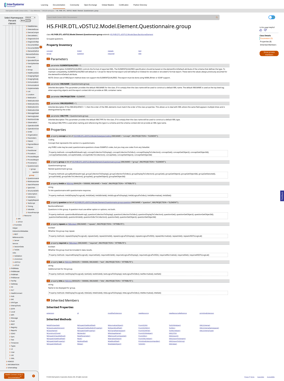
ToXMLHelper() (174, 330)
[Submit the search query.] (217, 17)
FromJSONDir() (144, 328)
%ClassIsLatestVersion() (56, 328)
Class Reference (35, 11)
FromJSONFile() (144, 330)
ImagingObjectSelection (37, 76)
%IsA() (79, 338)
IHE (12, 299)
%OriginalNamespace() (116, 330)
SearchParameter (34, 184)
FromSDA (18, 225)
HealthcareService (34, 73)
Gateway (14, 284)
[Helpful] (261, 30)
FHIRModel (15, 271)
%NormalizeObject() (115, 325)
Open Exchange (90, 5)
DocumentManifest (35, 45)
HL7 (12, 290)
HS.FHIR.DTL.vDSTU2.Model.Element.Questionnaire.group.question (102, 202)
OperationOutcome (35, 128)
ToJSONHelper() (175, 325)
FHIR (60, 11)
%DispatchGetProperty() (56, 341)
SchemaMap (12, 367)
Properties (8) (265, 41)
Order (30, 132)
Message (14, 318)
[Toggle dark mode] (271, 17)
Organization (33, 135)
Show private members (269, 53)
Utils (14, 253)
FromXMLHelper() (145, 338)
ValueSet (31, 209)
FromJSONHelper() (145, 333)
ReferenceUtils (18, 237)
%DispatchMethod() (54, 344)
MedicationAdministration (38, 101)
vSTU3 (20, 222)
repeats (110, 51)
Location (31, 94)
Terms (252, 377)
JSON (13, 309)
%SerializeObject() (115, 338)
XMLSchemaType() (207, 330)
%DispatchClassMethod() (56, 336)
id (78, 313)
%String (70, 183)
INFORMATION (13, 364)
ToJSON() (141, 344)
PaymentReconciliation (36, 144)
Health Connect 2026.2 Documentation (14, 376)
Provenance (32, 163)
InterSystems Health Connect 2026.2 (17, 11)
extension (50, 313)
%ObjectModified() (115, 328)
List (29, 91)
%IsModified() (82, 341)
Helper (15, 228)
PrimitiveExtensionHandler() (149, 341)
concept (50, 51)
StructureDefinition (35, 191)
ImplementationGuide (36, 88)
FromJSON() (143, 325)
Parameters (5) (266, 38)
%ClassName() (52, 330)
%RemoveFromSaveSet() (117, 336)
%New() (80, 344)
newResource (143, 313)
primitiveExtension (207, 313)
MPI (12, 315)
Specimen (31, 187)
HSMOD (11, 361)
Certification (124, 5)
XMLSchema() (205, 325)
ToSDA (16, 250)
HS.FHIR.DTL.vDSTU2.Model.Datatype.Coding (92, 136)
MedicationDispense (35, 104)
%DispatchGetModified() (56, 338)
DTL (64, 11)
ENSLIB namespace (48, 11)
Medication (32, 97)
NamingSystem (33, 116)
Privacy (246, 377)
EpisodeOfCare (33, 60)
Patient (30, 141)
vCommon (18, 259)
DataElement (32, 26)
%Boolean (72, 224)
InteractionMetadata (20, 231)
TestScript (31, 203)
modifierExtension (115, 313)
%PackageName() (114, 333)
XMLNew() (173, 344)
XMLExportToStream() (177, 338)
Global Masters (108, 5)
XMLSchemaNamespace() (209, 328)
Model (75, 11)
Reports (14, 330)
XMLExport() (173, 336)
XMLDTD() (173, 333)
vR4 (19, 218)
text (139, 51)
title (139, 53)
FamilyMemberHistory (36, 63)
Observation (32, 122)
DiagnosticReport (34, 42)
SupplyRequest (33, 200)
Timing (30, 206)
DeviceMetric (33, 35)
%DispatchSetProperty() (86, 330)
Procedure (32, 153)
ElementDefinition (34, 51)
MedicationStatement (36, 110)
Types (13, 346)
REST (16, 234)
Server (16, 240)
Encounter (31, 57)
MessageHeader (34, 113)
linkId (79, 51)
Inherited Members (268, 45)
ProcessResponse (34, 160)
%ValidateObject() (114, 344)
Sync (13, 336)
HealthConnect (16, 293)
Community (74, 5)
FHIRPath (14, 274)
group (96, 11)
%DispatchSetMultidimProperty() (89, 328)
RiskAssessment (34, 181)
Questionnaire (89, 11)
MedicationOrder (34, 107)
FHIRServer (15, 277)
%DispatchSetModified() (86, 325)
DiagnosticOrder (34, 38)
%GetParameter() (83, 336)
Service (15, 243)
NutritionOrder (33, 119)
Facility (13, 281)
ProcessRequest (34, 156)
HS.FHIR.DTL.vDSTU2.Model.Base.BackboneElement (131, 34)
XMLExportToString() (177, 341)
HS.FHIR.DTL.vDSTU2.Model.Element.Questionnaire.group (96, 162)
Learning (44, 5)
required (111, 53)
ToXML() (172, 328)
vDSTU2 (69, 11)
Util (12, 355)
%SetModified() (113, 341)
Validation (18, 256)
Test (12, 340)
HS (57, 11)
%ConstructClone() (54, 333)
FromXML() (142, 336)
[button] (269, 53)
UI (12, 349)
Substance (31, 197)
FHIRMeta (15, 268)
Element (80, 11)
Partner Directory (140, 5)
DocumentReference (35, 48)
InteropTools (16, 305)
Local (13, 312)
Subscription (32, 194)
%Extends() (81, 333)
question (36, 172)
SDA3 (13, 333)
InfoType (14, 302)
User (13, 352)
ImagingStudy (33, 79)
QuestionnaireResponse (37, 178)
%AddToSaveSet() (53, 325)
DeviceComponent (35, 32)
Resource (27, 215)
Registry (14, 327)
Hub (12, 296)
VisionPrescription (34, 212)
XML (12, 358)
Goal (29, 66)
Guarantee (260, 377)
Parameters (32, 138)
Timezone (14, 343)
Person (30, 147)
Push (13, 321)
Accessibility (271, 377)
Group (30, 70)
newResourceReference (178, 313)
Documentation (59, 5)
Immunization (33, 82)
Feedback (282, 195)
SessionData (19, 246)
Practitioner (32, 150)
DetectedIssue (33, 29)
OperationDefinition (35, 125)
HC (12, 287)
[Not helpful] (265, 30)
